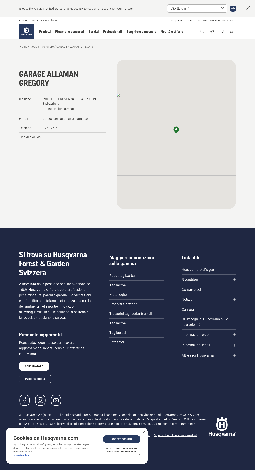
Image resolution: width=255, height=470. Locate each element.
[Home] (26, 31)
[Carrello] (231, 31)
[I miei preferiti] (221, 31)
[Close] (143, 432)
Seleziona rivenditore (222, 20)
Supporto (176, 20)
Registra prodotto (196, 20)
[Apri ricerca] (202, 31)
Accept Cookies (121, 439)
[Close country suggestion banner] (248, 8)
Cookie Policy (21, 455)
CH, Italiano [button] (50, 20)
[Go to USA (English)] (233, 9)
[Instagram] (40, 400)
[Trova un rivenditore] (212, 31)
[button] (45, 31)
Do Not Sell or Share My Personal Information (121, 450)
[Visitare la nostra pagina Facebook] (24, 400)
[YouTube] (56, 400)
